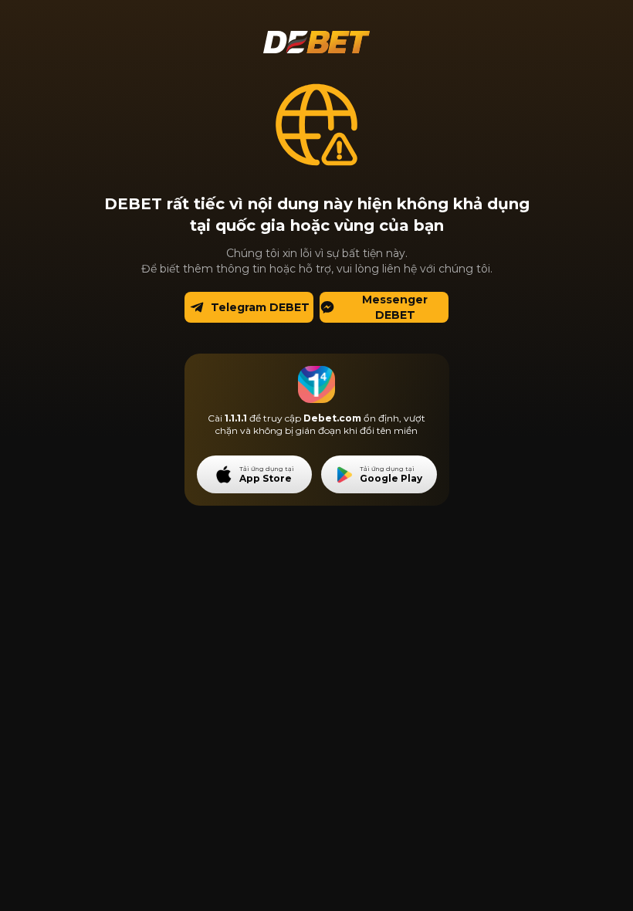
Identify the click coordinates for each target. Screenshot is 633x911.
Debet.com (332, 418)
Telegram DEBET (260, 307)
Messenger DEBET (395, 307)
